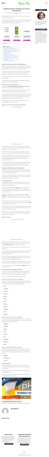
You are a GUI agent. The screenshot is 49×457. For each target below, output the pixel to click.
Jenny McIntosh (9, 12)
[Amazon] (6, 40)
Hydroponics (19, 12)
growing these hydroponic (16, 283)
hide (10, 46)
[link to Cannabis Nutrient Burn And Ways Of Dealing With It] (24, 426)
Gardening (14, 12)
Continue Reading (8, 443)
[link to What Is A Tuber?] (9, 426)
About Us (24, 452)
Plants (22, 12)
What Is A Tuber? (9, 434)
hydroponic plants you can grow (16, 351)
